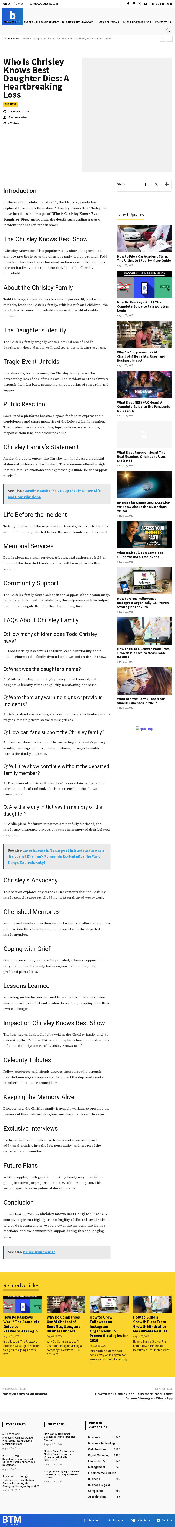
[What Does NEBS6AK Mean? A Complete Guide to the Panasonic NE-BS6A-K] (144, 384)
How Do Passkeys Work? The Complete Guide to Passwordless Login (143, 306)
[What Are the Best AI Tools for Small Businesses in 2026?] (144, 681)
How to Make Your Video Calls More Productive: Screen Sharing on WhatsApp (134, 1395)
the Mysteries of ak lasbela (24, 1393)
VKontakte (144, 1520)
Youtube (167, 1520)
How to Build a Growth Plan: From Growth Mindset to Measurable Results (143, 653)
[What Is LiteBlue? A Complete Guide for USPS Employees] (144, 534)
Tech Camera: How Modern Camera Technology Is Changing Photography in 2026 (20, 1483)
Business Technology (15, 1476)
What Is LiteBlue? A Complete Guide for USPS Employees (140, 554)
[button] (168, 30)
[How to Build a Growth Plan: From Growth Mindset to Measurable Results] (144, 630)
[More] (167, 184)
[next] (170, 39)
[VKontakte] (133, 1520)
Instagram (119, 1520)
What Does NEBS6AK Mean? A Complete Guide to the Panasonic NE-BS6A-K (68, 38)
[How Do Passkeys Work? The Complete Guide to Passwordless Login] (144, 284)
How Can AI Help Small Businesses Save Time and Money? (59, 1436)
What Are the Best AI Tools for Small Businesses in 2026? (141, 701)
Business (10, 104)
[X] (140, 4)
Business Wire (18, 117)
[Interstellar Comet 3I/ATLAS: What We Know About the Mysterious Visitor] (144, 484)
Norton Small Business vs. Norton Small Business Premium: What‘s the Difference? (59, 1456)
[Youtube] (145, 4)
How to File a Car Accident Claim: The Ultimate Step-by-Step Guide (144, 258)
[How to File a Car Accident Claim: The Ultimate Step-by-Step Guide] (144, 238)
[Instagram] (134, 4)
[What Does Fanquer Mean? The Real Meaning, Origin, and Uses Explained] (144, 434)
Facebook (95, 1520)
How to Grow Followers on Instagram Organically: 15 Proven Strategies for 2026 (143, 602)
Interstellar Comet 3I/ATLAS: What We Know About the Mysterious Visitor (144, 506)
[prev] (162, 39)
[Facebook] (128, 4)
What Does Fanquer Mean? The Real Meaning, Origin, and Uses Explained (141, 456)
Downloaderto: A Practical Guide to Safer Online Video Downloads (18, 1462)
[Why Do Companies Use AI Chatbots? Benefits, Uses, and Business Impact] (144, 334)
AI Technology (11, 1433)
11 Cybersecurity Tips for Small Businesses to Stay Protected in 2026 (62, 1474)
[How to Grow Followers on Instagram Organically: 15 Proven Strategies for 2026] (144, 580)
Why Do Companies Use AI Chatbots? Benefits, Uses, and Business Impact (141, 356)
